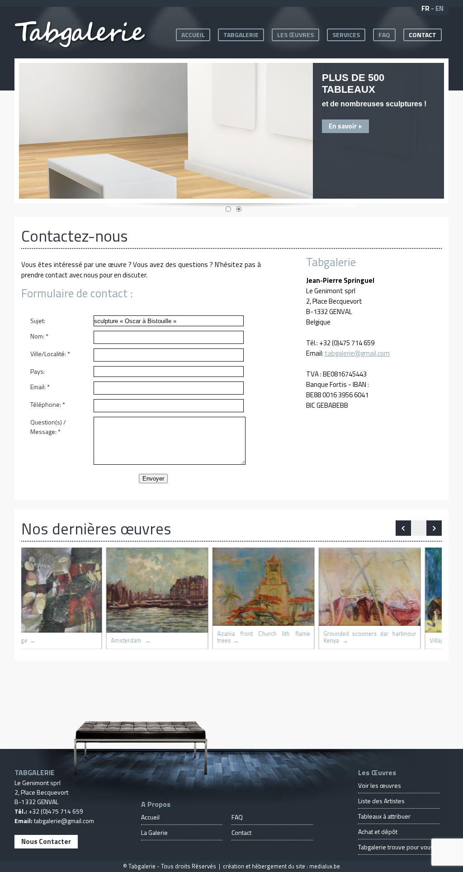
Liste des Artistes (381, 800)
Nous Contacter (46, 841)
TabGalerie (241, 34)
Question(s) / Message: (48, 426)
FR (425, 8)
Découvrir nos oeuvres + (306, 122)
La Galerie (154, 832)
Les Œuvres (295, 34)
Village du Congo (48, 640)
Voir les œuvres (379, 785)
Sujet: (37, 320)
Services (346, 34)
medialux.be (324, 866)
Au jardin (356, 640)
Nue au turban (256, 640)
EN (439, 8)
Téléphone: (47, 404)
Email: (40, 386)
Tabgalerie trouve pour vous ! (397, 847)
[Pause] (418, 528)
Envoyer (153, 478)
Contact (422, 34)
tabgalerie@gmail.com (357, 353)
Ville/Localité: (50, 353)
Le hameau (146, 640)
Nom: (39, 336)
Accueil (193, 34)
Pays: (37, 371)
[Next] (403, 528)
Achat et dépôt (377, 831)
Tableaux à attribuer (384, 816)
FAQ (384, 34)
